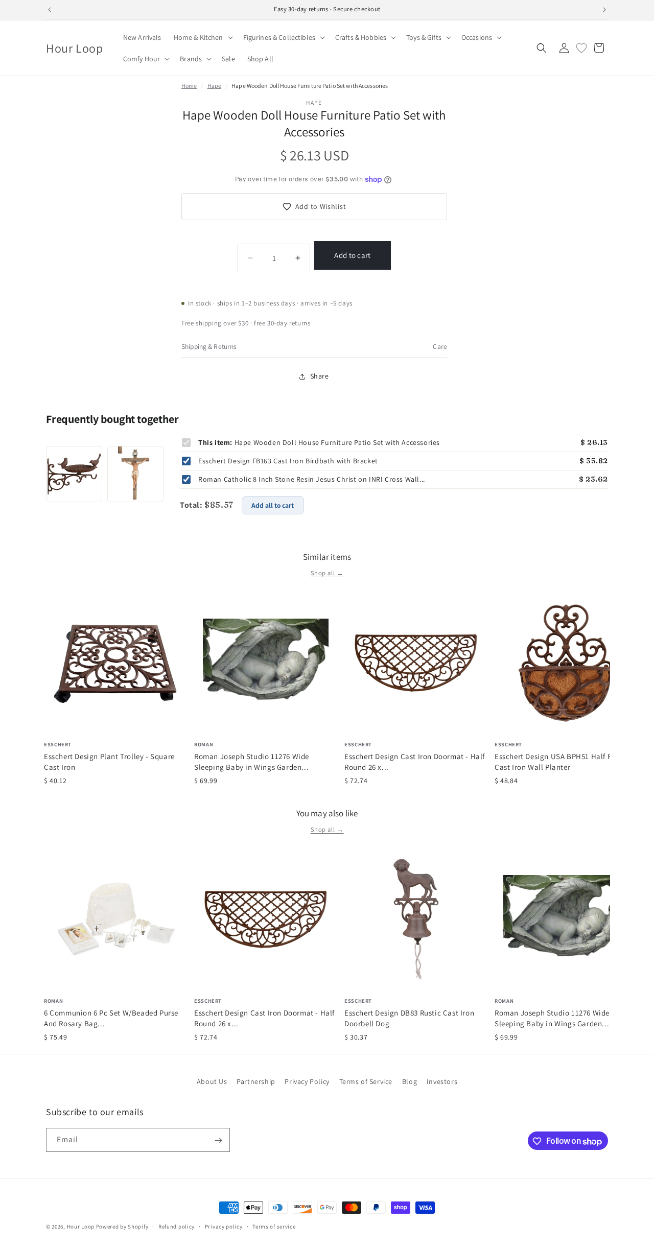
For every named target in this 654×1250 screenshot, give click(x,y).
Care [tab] (440, 346)
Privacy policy (224, 1226)
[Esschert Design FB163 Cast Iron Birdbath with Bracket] (74, 474)
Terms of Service (366, 1081)
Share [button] (319, 376)
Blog (409, 1081)
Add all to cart (272, 505)
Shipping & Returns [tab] (209, 346)
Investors (442, 1081)
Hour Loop (81, 1226)
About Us (212, 1081)
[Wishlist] (581, 48)
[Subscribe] (218, 1140)
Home (189, 85)
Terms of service (273, 1226)
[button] (202, 37)
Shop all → (327, 573)
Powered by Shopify (122, 1226)
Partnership (256, 1081)
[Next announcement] (604, 9)
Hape (214, 85)
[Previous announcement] (49, 9)
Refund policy (176, 1226)
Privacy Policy (307, 1081)
